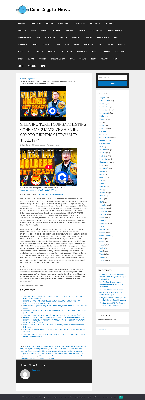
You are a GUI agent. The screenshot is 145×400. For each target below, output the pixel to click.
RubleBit (106, 52)
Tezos (93, 59)
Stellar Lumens (58, 59)
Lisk (99, 45)
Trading (105, 59)
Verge (20, 66)
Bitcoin (49, 23)
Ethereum (22, 45)
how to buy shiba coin (45, 346)
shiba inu (71, 351)
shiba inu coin (32, 353)
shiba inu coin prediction (66, 353)
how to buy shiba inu (62, 346)
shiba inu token (63, 356)
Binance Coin (35, 23)
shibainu (33, 358)
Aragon (21, 23)
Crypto (82, 30)
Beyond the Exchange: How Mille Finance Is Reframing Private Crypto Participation (112, 276)
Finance (35, 45)
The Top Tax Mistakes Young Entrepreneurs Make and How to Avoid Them (111, 284)
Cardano (70, 30)
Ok (121, 397)
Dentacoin (50, 38)
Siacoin (31, 59)
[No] (143, 397)
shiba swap (25, 358)
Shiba (30, 351)
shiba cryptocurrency (59, 351)
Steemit (42, 59)
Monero (121, 45)
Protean (52, 52)
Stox (72, 59)
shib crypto (28, 349)
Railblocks (82, 52)
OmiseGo (39, 52)
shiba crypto (46, 351)
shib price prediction (70, 349)
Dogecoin (88, 38)
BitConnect (95, 23)
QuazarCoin (66, 52)
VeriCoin (32, 66)
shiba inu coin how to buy (47, 353)
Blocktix (22, 30)
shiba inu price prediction (47, 356)
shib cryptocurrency (41, 349)
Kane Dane (26, 145)
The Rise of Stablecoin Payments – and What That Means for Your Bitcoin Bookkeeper (112, 292)
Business (44, 30)
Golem (57, 45)
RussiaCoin (119, 52)
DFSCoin (63, 38)
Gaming (47, 45)
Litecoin (109, 45)
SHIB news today (56, 349)
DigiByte (75, 38)
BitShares (110, 23)
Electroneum (103, 38)
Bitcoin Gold (79, 23)
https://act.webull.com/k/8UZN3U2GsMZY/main (38, 190)
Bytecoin (57, 30)
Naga (20, 52)
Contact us (102, 330)
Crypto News (96, 30)
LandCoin (88, 45)
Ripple (94, 52)
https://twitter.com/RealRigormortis (50, 194)
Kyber (76, 45)
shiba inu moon (31, 356)
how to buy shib (30, 346)
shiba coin (36, 351)
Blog (33, 30)
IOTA (67, 45)
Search (112, 83)
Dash (38, 38)
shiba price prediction (78, 356)
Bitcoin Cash (63, 23)
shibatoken (50, 358)
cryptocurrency (114, 30)
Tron (115, 59)
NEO (29, 52)
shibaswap (41, 358)
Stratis (82, 59)
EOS (116, 38)
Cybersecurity (24, 38)
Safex (20, 59)
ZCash (43, 66)
